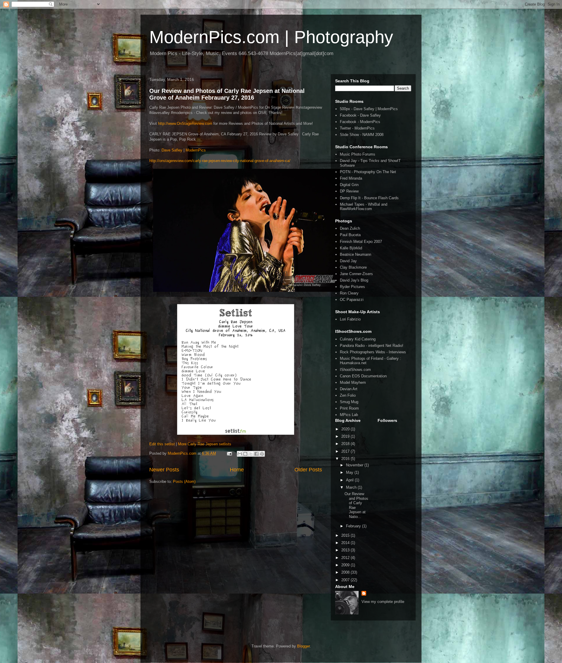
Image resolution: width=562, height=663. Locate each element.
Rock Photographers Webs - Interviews (373, 352)
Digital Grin (349, 185)
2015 (346, 535)
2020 (346, 429)
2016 (346, 458)
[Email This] (240, 454)
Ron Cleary (349, 293)
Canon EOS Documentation (363, 376)
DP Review (349, 191)
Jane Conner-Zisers (356, 274)
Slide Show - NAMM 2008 (361, 134)
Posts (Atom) (184, 481)
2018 (346, 444)
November (355, 465)
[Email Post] (229, 453)
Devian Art (348, 389)
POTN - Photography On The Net (368, 172)
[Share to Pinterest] (262, 454)
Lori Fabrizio (350, 319)
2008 (346, 572)
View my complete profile (382, 601)
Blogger (303, 646)
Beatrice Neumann (355, 254)
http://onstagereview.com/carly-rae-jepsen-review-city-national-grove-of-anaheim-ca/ (219, 160)
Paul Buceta (350, 235)
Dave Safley (172, 150)
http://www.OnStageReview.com (185, 123)
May (350, 472)
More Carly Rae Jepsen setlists (204, 444)
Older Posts (308, 470)
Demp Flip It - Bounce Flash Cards (369, 198)
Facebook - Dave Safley (360, 115)
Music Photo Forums (357, 154)
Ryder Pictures (352, 286)
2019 (346, 436)
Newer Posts (164, 470)
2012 (346, 557)
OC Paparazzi (352, 299)
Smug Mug (349, 402)
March (352, 487)
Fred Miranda (351, 178)
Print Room (349, 408)
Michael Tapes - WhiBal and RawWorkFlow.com (363, 206)
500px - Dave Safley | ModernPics (369, 109)
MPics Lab (349, 415)
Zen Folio (348, 395)
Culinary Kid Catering (358, 339)
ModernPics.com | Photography (271, 37)
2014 (346, 543)
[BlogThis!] (245, 454)
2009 (346, 565)
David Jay (348, 261)
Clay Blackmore (353, 267)
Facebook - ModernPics (360, 122)
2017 (346, 451)
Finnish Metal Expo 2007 (361, 241)
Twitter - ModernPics (357, 128)
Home (237, 470)
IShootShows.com (355, 369)
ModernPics (196, 150)
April (350, 480)
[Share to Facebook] (256, 454)
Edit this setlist (162, 444)
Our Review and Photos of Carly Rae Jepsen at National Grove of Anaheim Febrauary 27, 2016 (227, 94)
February (354, 526)
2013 (346, 550)
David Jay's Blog (354, 280)
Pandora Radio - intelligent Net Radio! (371, 345)
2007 (346, 580)
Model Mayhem (353, 382)
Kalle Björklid (351, 248)
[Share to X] (251, 454)
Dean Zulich (350, 228)
